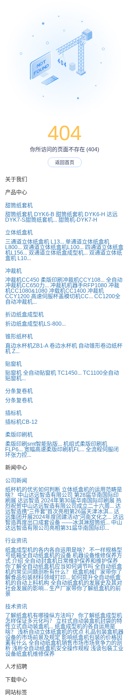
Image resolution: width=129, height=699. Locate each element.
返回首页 (64, 162)
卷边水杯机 (63, 346)
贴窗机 (13, 364)
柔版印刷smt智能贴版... (33, 444)
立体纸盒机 (19, 232)
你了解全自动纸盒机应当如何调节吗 (49, 566)
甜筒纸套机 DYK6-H (80, 214)
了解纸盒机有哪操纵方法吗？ (41, 615)
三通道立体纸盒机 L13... (34, 242)
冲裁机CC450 (22, 280)
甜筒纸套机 (19, 205)
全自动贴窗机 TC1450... (52, 373)
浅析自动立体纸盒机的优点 (51, 632)
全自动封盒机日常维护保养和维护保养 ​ (71, 561)
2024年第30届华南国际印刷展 (78, 500)
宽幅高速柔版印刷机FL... (54, 449)
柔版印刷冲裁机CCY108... (73, 280)
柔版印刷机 (19, 435)
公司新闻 (16, 481)
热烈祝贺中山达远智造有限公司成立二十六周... (63, 503)
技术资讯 (16, 606)
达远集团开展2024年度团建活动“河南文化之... (62, 514)
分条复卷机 (19, 391)
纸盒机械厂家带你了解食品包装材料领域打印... (63, 574)
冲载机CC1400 (67, 291)
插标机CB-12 (21, 422)
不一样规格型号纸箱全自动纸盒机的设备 (63, 552)
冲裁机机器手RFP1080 (78, 285)
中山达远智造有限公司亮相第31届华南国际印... (63, 525)
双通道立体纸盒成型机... (58, 253)
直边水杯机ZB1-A (26, 346)
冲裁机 (13, 271)
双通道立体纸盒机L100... (53, 247)
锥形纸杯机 (19, 336)
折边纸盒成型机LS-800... (35, 324)
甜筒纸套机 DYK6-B (29, 214)
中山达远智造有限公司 (45, 495)
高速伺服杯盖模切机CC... (62, 296)
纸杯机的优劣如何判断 (32, 489)
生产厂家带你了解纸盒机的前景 (63, 591)
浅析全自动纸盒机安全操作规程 (50, 648)
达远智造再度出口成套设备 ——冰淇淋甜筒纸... (64, 519)
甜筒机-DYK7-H (77, 220)
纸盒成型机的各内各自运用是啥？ (46, 550)
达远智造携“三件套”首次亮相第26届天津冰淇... (63, 508)
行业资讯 (16, 541)
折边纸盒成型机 (24, 314)
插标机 (13, 413)
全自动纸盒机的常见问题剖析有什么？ (63, 569)
